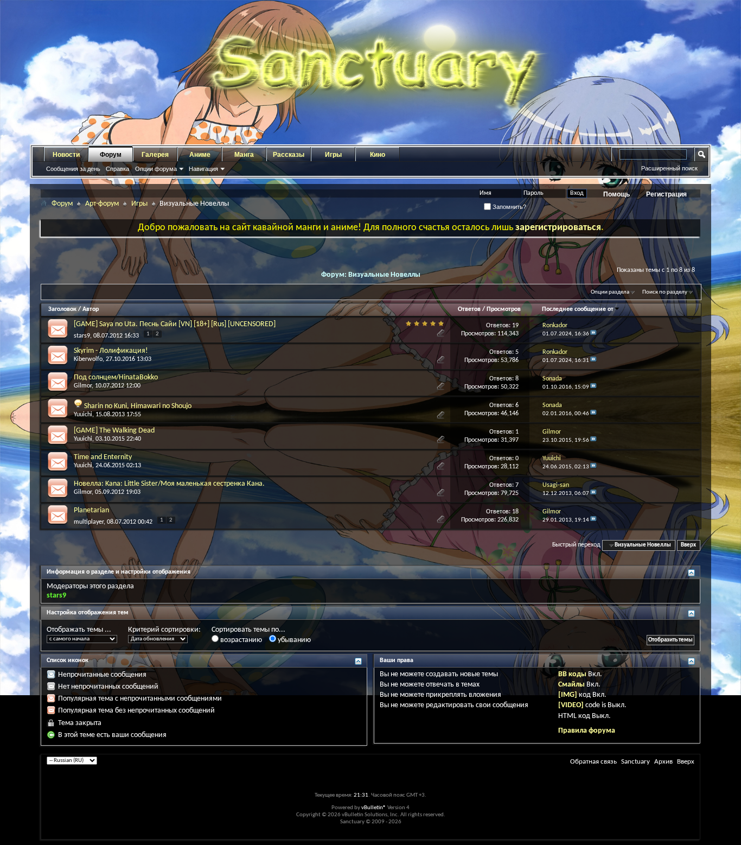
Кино (377, 154)
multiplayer (89, 522)
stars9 (82, 336)
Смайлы (571, 685)
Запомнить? (508, 207)
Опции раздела (610, 292)
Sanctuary (635, 761)
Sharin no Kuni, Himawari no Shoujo (137, 406)
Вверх (688, 545)
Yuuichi (83, 414)
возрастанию (240, 640)
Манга (244, 154)
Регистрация (666, 194)
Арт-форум (102, 204)
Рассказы (288, 154)
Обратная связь (593, 761)
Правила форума (586, 731)
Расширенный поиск (669, 168)
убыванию (293, 640)
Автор (90, 309)
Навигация (203, 169)
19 (515, 325)
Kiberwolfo (88, 359)
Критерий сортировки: (164, 630)
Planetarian (91, 510)
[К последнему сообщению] (593, 334)
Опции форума (156, 169)
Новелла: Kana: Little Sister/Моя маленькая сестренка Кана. (169, 484)
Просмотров (504, 309)
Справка (117, 169)
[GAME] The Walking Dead (114, 431)
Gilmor (83, 386)
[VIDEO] (571, 705)
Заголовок (62, 309)
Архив (663, 761)
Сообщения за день (73, 169)
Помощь (616, 194)
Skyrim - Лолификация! (111, 351)
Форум (111, 154)
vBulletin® (373, 808)
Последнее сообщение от (578, 309)
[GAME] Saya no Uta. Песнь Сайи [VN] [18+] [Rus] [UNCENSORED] (175, 324)
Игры (333, 154)
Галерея (155, 154)
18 (515, 512)
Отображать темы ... (79, 630)
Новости (66, 154)
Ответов (469, 309)
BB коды (572, 674)
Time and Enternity (103, 457)
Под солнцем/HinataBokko (116, 377)
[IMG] (567, 695)
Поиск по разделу (664, 292)
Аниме (199, 154)
